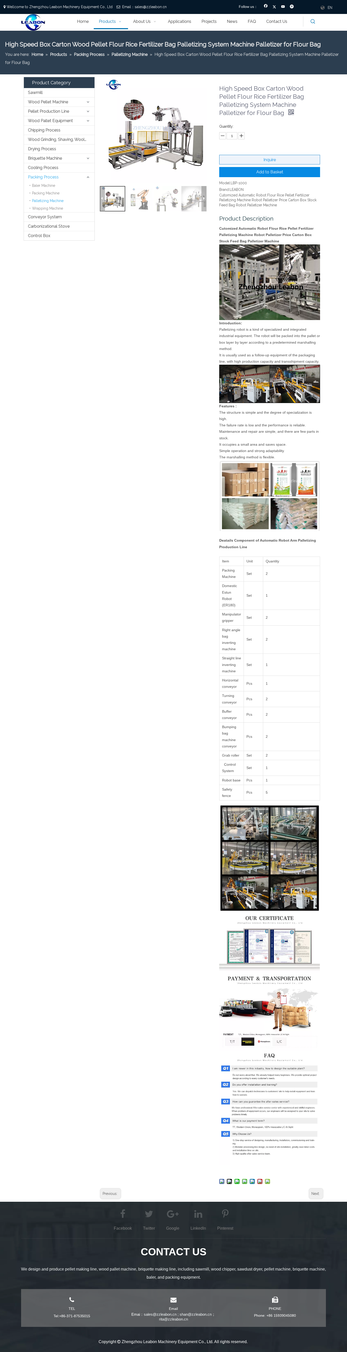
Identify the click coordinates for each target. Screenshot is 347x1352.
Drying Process (42, 148)
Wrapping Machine (47, 208)
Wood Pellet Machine (48, 101)
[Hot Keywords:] (313, 21)
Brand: (224, 190)
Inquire (269, 159)
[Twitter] (274, 7)
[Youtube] (283, 7)
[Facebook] (266, 7)
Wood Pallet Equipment (50, 120)
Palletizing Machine (48, 201)
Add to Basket (269, 172)
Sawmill (35, 92)
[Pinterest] (292, 7)
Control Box (39, 235)
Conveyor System (45, 216)
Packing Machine (45, 193)
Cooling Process (43, 167)
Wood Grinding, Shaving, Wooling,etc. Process (61, 139)
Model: (225, 183)
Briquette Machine (45, 158)
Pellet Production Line (48, 111)
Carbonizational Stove (49, 226)
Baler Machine (43, 185)
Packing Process (43, 177)
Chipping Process (44, 130)
